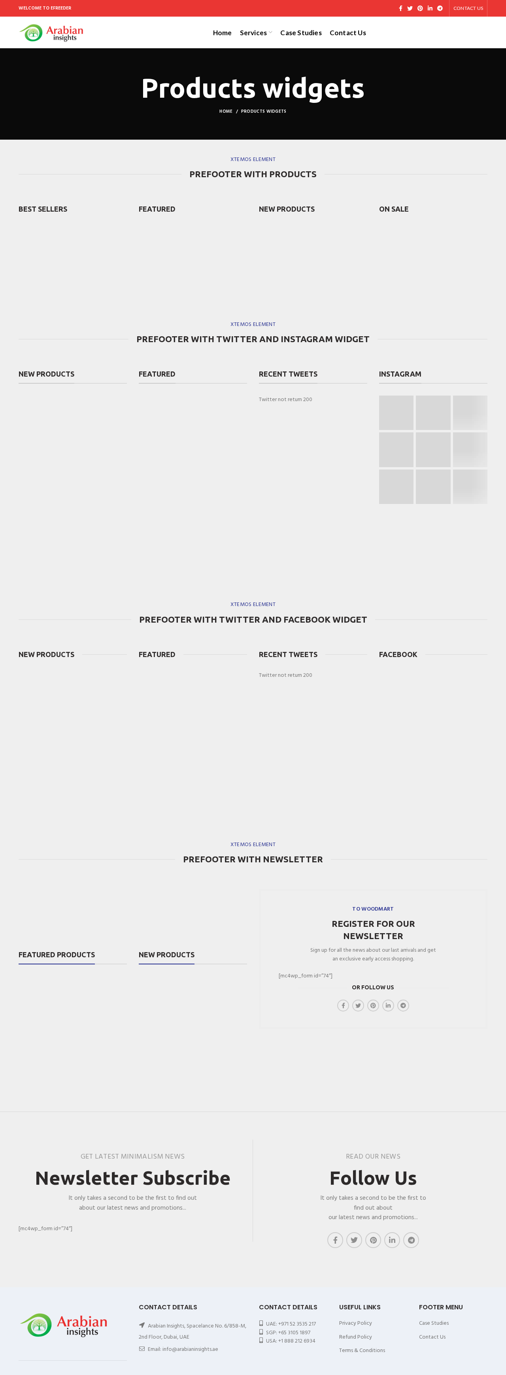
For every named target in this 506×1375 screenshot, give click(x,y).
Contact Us (432, 1337)
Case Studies (434, 1323)
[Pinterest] (420, 8)
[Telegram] (440, 8)
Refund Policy (355, 1337)
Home (225, 111)
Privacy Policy (355, 1323)
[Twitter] (410, 8)
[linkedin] (430, 8)
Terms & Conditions (362, 1350)
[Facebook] (400, 8)
